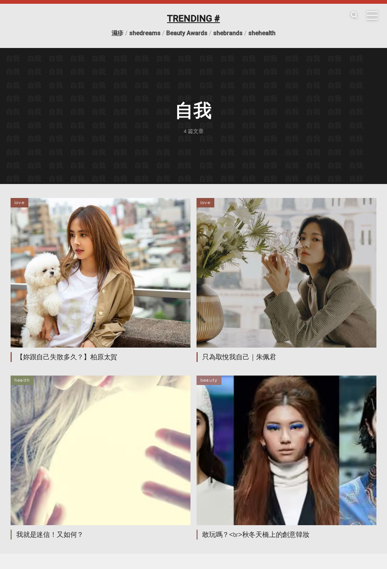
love (19, 202)
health (22, 380)
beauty (209, 380)
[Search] (354, 15)
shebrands (228, 33)
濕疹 (117, 33)
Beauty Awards (186, 33)
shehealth (262, 33)
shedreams (145, 33)
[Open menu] (372, 15)
